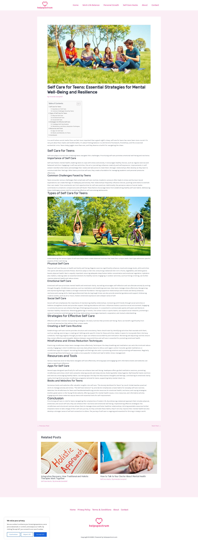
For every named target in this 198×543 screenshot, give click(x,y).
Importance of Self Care (59, 109)
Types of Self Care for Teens (58, 113)
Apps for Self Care (58, 131)
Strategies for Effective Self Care (60, 122)
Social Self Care (57, 120)
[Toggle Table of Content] (77, 104)
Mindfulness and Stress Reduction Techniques (66, 126)
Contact (124, 509)
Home (72, 509)
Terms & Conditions (101, 509)
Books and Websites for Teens (61, 133)
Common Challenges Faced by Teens (63, 111)
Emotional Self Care (58, 117)
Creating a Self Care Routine (61, 124)
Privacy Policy (84, 509)
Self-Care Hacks (46, 481)
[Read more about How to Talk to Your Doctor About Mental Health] (128, 458)
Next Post (156, 426)
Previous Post (43, 426)
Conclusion (53, 135)
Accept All (40, 534)
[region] (27, 528)
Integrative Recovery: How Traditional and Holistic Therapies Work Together (64, 477)
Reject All (27, 534)
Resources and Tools (56, 128)
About (116, 509)
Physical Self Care (58, 115)
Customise (13, 534)
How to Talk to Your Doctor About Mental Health (123, 476)
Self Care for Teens (55, 106)
